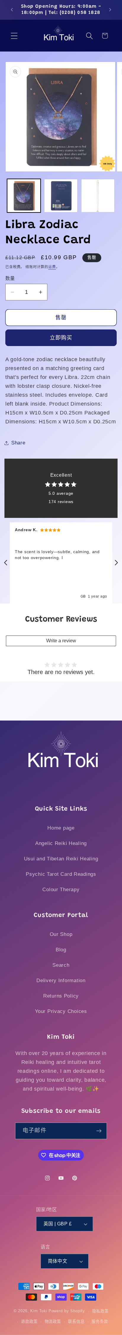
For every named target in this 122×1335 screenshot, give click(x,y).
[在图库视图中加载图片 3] (98, 195)
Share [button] (18, 443)
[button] (14, 36)
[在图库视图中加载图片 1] (24, 195)
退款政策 (29, 1321)
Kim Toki (38, 1311)
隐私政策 (100, 1311)
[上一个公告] (11, 9)
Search (60, 965)
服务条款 (100, 1321)
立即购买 (61, 338)
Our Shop (61, 934)
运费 (52, 267)
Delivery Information (60, 980)
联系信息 (76, 1321)
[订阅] (99, 1131)
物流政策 (53, 1321)
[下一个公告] (110, 9)
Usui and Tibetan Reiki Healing (61, 859)
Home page (60, 828)
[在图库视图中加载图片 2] (61, 195)
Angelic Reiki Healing (61, 843)
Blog (61, 950)
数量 (10, 278)
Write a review (61, 640)
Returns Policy (61, 996)
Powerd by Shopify (67, 1311)
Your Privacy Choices (61, 1011)
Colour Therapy (60, 889)
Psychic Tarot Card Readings (61, 874)
